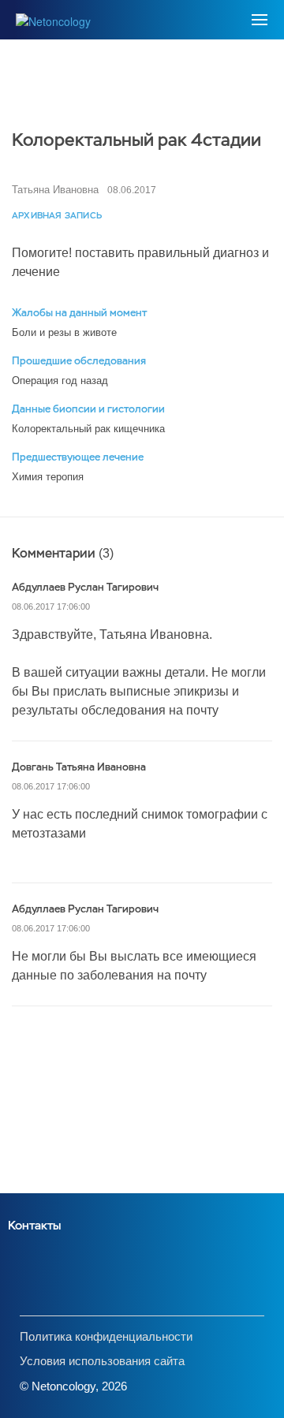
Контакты (34, 1225)
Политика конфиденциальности (106, 1336)
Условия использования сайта (102, 1361)
